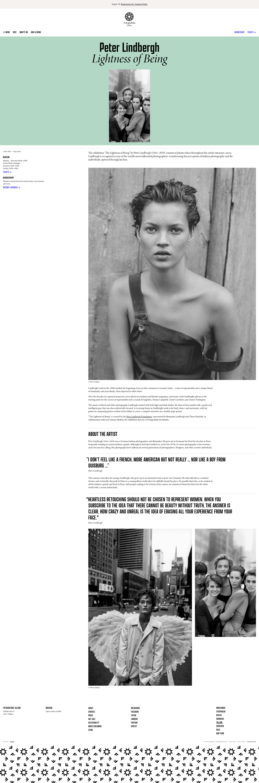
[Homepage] (129, 19)
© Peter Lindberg (93, 382)
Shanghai (220, 719)
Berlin (218, 715)
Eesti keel (5, 741)
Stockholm (220, 711)
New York (220, 733)
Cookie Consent (251, 741)
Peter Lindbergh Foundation (139, 417)
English (12, 741)
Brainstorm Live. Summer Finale (134, 4)
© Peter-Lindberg (94, 687)
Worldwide (220, 708)
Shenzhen (220, 726)
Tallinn (219, 722)
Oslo (218, 730)
